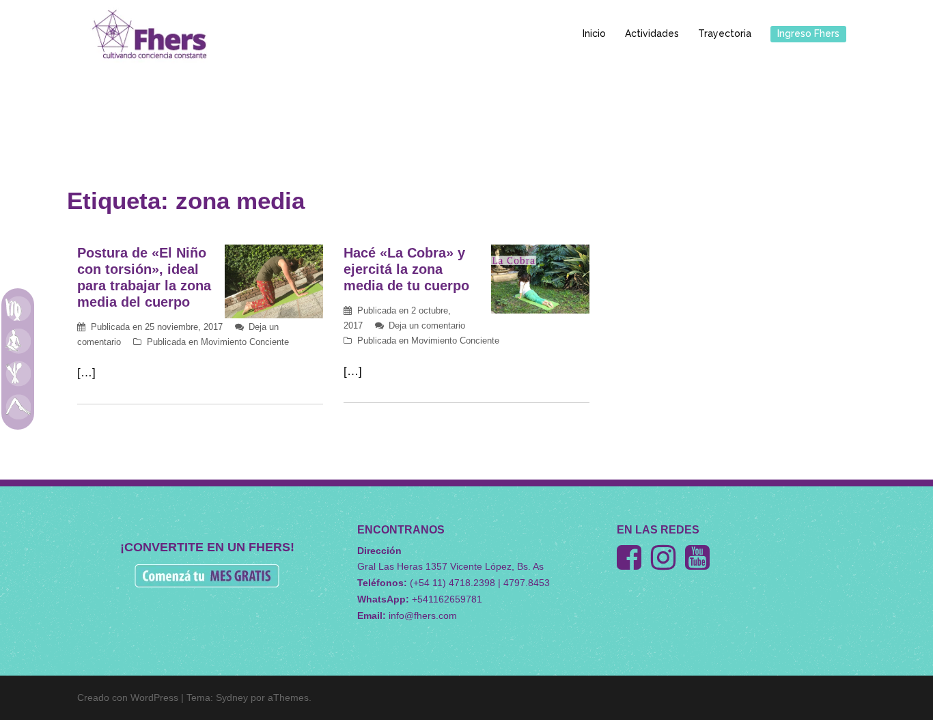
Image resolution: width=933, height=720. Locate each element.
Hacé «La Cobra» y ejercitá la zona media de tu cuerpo (406, 269)
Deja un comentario (427, 325)
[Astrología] (18, 308)
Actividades (652, 33)
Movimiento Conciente (245, 342)
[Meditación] (18, 341)
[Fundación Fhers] (149, 33)
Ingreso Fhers (808, 33)
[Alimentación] (18, 374)
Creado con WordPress (127, 697)
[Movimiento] (18, 406)
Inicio (594, 33)
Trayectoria (724, 33)
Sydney (232, 697)
